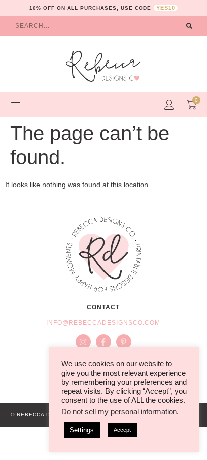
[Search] (189, 25)
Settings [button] (82, 430)
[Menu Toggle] (15, 104)
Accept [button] (122, 430)
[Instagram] (83, 341)
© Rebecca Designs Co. (48, 414)
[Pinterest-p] (123, 341)
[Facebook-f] (103, 341)
